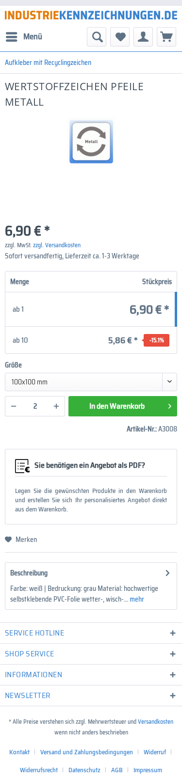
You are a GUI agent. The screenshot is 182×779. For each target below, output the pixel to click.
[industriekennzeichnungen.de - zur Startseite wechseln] (91, 15)
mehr (136, 599)
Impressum (147, 770)
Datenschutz (84, 770)
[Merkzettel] (120, 37)
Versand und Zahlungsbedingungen (86, 752)
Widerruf (155, 752)
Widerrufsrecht (39, 770)
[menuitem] (23, 37)
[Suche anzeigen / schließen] (96, 37)
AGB (117, 770)
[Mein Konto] (143, 37)
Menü (32, 36)
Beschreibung (29, 573)
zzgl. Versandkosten (57, 245)
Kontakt (19, 752)
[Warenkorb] (166, 37)
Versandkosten (155, 721)
